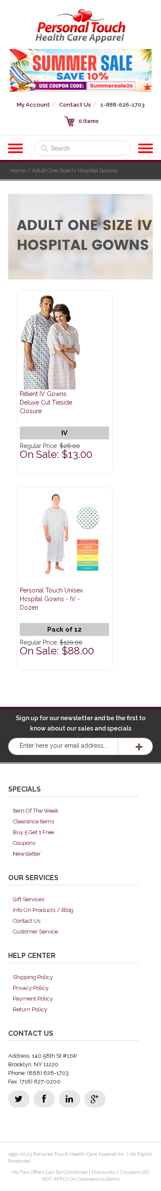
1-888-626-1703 (122, 104)
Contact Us (75, 104)
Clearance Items (33, 821)
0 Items (89, 121)
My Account (33, 104)
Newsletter (27, 853)
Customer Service (35, 931)
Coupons (24, 843)
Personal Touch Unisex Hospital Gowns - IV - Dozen (51, 599)
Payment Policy (33, 998)
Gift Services (28, 899)
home (18, 170)
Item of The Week (35, 810)
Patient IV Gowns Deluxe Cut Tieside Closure (46, 402)
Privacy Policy (31, 988)
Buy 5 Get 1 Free (33, 832)
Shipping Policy (33, 977)
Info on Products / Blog (43, 910)
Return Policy (30, 1009)
